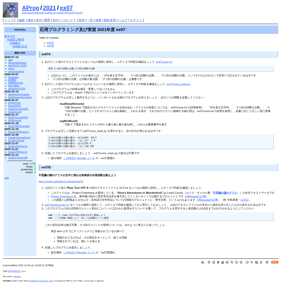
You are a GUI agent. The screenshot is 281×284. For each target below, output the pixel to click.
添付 (56, 20)
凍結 (30, 20)
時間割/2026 (19, 46)
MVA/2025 (14, 103)
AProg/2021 (14, 271)
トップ (9, 20)
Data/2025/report (18, 132)
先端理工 (12, 39)
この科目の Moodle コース (79, 158)
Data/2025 (14, 105)
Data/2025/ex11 (17, 152)
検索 (98, 20)
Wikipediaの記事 (196, 196)
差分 (39, 20)
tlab (10, 60)
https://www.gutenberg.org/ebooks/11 (61, 181)
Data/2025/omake (19, 126)
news (11, 68)
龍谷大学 (9, 36)
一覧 (90, 20)
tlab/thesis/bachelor (20, 97)
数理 (21, 39)
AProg (30, 8)
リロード (67, 20)
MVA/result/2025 (18, 117)
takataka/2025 (16, 88)
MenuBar (13, 85)
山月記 (245, 199)
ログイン (136, 20)
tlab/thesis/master (19, 94)
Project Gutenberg (62, 196)
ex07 (66, 8)
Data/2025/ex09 (18, 157)
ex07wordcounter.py (57, 204)
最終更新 (110, 20)
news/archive (16, 71)
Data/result (14, 111)
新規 (82, 20)
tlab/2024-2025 (17, 65)
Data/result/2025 (18, 109)
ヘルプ (123, 20)
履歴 (47, 20)
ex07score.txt (164, 61)
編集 (22, 20)
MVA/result (14, 120)
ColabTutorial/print (19, 137)
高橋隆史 (15, 43)
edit (6, 177)
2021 (49, 8)
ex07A (50, 42)
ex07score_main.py (178, 84)
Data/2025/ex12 (18, 146)
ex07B (50, 45)
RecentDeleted (17, 62)
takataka (13, 77)
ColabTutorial (16, 140)
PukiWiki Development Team (41, 281)
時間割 (12, 80)
